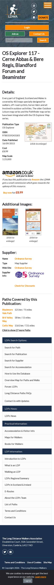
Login (27, 27)
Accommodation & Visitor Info (20, 431)
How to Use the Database (17, 373)
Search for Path (12, 347)
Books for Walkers (14, 444)
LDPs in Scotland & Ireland (18, 484)
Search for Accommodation (18, 367)
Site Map (48, 562)
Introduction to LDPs (15, 458)
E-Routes (9, 491)
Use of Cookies (34, 562)
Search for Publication (16, 354)
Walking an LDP (13, 471)
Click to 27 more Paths (16, 330)
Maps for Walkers (13, 437)
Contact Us (39, 33)
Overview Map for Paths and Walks (22, 380)
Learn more (40, 576)
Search (43, 40)
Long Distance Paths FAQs (18, 393)
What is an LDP (12, 465)
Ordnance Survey (23, 258)
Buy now (7, 192)
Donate (43, 17)
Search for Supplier (14, 360)
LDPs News (10, 416)
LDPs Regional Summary (17, 478)
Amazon (35, 179)
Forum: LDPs (11, 386)
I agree (27, 580)
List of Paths (11, 504)
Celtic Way (7, 325)
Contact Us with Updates (17, 401)
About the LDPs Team (15, 497)
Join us (15, 33)
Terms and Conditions (15, 510)
